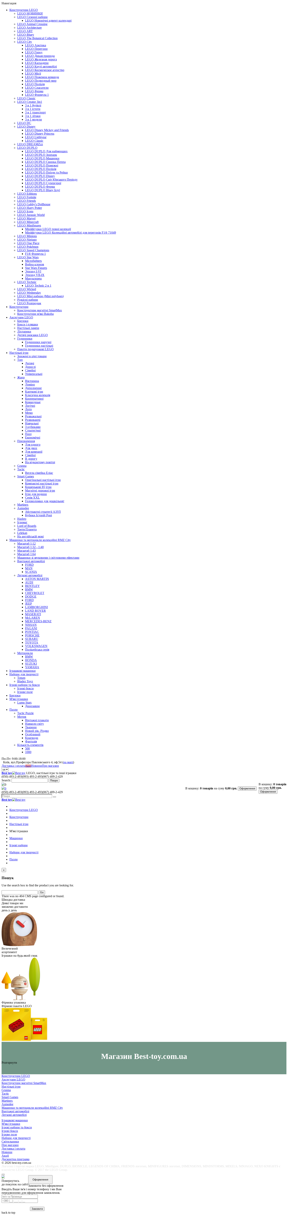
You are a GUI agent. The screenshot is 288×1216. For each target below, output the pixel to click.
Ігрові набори (18, 845)
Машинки (16, 838)
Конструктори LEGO (23, 10)
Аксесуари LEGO (21, 317)
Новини (36, 765)
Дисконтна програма (15, 1159)
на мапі (68, 762)
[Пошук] (54, 796)
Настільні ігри (18, 352)
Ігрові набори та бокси (24, 685)
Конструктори (18, 306)
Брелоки (15, 695)
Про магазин (50, 765)
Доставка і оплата (13, 765)
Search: (6, 780)
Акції (28, 765)
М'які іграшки (18, 699)
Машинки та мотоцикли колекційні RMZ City (40, 540)
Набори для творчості (23, 674)
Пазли (13, 709)
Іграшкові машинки (22, 670)
